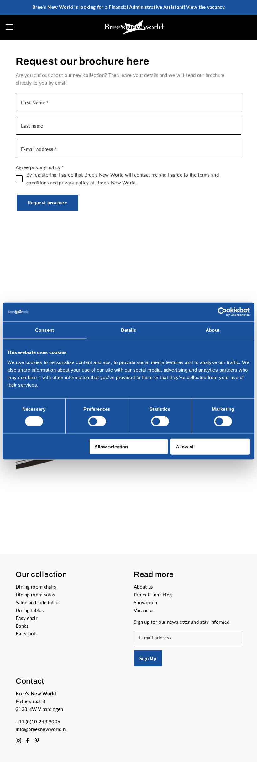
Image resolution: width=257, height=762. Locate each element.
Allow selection (111, 446)
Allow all (185, 446)
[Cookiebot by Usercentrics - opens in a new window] (222, 312)
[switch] (97, 421)
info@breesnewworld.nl (41, 729)
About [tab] (212, 330)
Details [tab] (128, 330)
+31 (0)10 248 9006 (38, 721)
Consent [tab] (44, 330)
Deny (18, 446)
